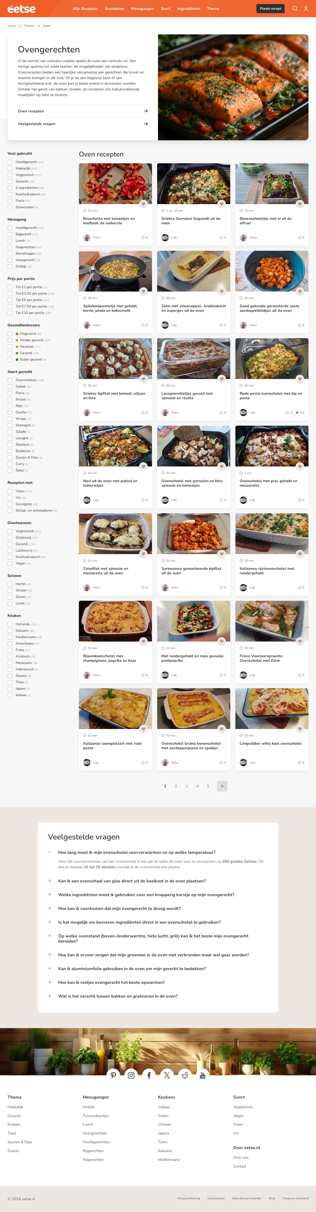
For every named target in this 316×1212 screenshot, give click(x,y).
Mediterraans (169, 1159)
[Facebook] (149, 1075)
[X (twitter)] (167, 1075)
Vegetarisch (243, 1107)
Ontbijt (88, 1107)
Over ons (241, 1157)
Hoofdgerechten (96, 1142)
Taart (12, 1133)
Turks (162, 1142)
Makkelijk (15, 1107)
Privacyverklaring (188, 1198)
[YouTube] (203, 1075)
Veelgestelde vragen (36, 123)
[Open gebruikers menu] (306, 8)
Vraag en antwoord (295, 1198)
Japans (163, 1133)
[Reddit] (185, 1075)
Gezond (14, 1115)
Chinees (165, 1124)
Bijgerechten (93, 1150)
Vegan (238, 1115)
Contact (239, 1166)
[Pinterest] (113, 1075)
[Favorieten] (143, 204)
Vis (236, 1133)
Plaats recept (270, 8)
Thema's (29, 26)
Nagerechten (93, 1159)
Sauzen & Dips (20, 1142)
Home (12, 26)
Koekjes (14, 1124)
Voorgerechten (95, 1133)
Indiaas (164, 1107)
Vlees (238, 1124)
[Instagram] (131, 1075)
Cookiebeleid (215, 1198)
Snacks (14, 1150)
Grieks (163, 1115)
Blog (272, 1198)
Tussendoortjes (96, 1115)
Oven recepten (31, 111)
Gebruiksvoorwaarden (246, 1198)
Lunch (88, 1124)
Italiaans (165, 1150)
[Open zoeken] (295, 8)
